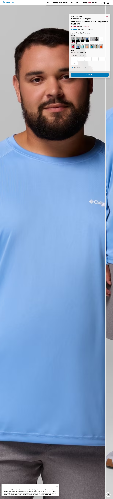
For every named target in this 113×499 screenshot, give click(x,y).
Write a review (89, 29)
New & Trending (52, 8)
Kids (71, 8)
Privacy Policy (48, 494)
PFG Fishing (83, 8)
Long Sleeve (79, 16)
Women (65, 8)
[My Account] (104, 8)
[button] (108, 494)
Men (60, 8)
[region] (56, 251)
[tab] (74, 55)
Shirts (72, 16)
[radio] (73, 39)
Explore (94, 8)
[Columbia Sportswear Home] (8, 8)
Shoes (76, 8)
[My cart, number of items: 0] (108, 8)
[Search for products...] (100, 8)
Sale (89, 8)
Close (57, 486)
